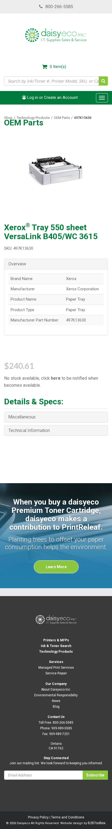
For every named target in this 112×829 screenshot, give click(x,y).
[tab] (56, 264)
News (56, 701)
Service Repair (56, 673)
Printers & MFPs (56, 640)
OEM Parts (62, 118)
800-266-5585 (59, 6)
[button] (56, 264)
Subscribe (95, 775)
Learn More (56, 567)
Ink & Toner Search (56, 646)
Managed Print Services (56, 667)
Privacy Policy (38, 817)
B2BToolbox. (97, 823)
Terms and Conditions (67, 817)
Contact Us (56, 717)
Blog (56, 706)
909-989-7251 (59, 734)
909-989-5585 (61, 728)
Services (56, 662)
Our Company (56, 684)
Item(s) (58, 66)
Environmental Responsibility (56, 695)
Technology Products (33, 118)
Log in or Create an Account (52, 97)
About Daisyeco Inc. (56, 689)
